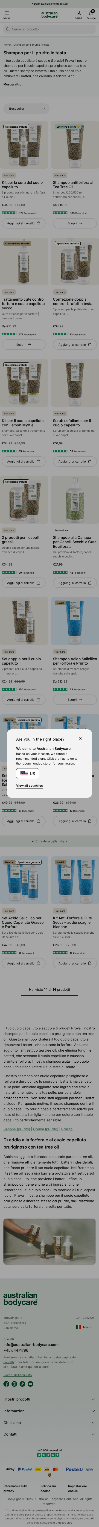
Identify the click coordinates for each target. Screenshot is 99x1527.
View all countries (29, 785)
